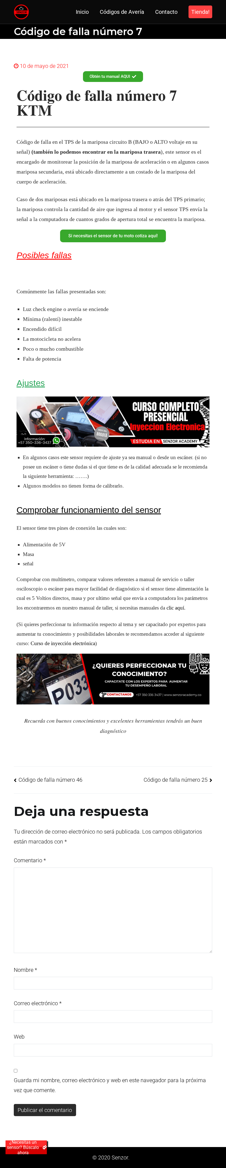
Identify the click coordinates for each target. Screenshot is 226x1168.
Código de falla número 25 (176, 779)
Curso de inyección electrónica (63, 643)
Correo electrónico (37, 1003)
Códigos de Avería (122, 12)
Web (19, 1036)
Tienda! (200, 12)
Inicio (82, 12)
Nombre (25, 970)
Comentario (30, 860)
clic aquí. (175, 608)
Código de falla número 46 (50, 779)
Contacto (166, 12)
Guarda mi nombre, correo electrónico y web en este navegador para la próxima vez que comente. (110, 1085)
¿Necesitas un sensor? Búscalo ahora (23, 1147)
